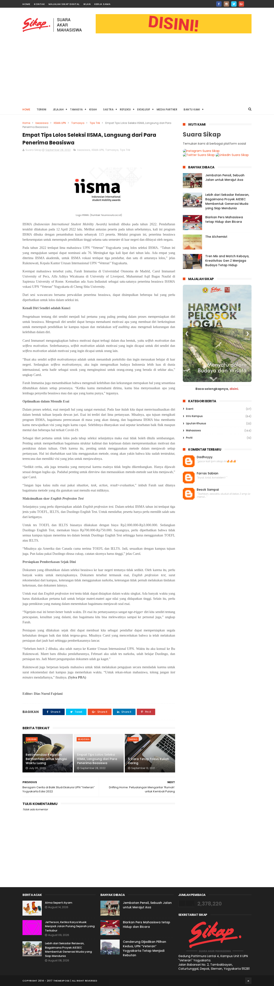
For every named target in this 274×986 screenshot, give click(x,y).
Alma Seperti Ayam (58, 903)
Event (190, 409)
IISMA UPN (60, 123)
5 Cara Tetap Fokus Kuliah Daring (148, 761)
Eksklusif (143, 109)
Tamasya (76, 109)
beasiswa (42, 123)
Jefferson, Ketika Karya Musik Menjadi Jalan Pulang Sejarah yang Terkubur (70, 926)
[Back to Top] (248, 980)
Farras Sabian (207, 473)
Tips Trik (95, 123)
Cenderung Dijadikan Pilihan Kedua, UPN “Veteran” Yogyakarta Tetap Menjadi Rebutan (144, 948)
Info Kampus (194, 416)
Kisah (93, 109)
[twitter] (234, 4)
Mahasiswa (193, 430)
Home (26, 4)
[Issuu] (249, 2)
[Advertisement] (137, 72)
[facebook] (219, 4)
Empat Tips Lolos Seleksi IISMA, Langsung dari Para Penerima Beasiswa (97, 759)
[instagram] (226, 4)
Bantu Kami (192, 109)
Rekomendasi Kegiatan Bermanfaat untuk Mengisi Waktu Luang (46, 759)
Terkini (41, 109)
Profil (189, 438)
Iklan (87, 4)
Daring (133, 739)
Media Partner (167, 109)
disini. (234, 389)
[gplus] (241, 4)
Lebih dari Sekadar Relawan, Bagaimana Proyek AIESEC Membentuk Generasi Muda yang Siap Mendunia (227, 201)
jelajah (58, 109)
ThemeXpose (61, 980)
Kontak (39, 4)
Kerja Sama (102, 4)
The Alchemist (216, 237)
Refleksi (125, 109)
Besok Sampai (208, 490)
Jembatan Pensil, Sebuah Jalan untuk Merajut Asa (224, 177)
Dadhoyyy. (205, 457)
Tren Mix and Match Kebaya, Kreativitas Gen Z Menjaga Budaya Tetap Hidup (227, 260)
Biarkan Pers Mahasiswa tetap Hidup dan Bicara (224, 219)
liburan (31, 739)
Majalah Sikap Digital (64, 4)
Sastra (108, 109)
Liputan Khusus (196, 423)
